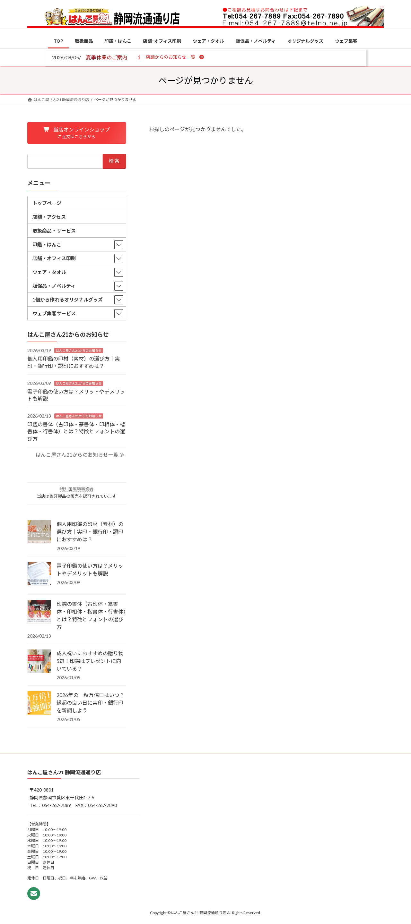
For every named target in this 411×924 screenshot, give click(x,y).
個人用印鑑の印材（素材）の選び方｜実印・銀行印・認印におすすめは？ (90, 531)
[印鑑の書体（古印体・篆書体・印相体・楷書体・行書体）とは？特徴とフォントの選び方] (39, 612)
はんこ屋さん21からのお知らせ (78, 350)
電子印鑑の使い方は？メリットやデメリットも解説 (90, 569)
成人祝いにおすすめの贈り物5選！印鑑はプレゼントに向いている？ (90, 661)
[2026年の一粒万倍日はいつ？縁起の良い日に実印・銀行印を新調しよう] (39, 703)
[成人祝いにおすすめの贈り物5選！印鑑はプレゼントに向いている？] (39, 661)
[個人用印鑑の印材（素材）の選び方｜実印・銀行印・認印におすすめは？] (39, 532)
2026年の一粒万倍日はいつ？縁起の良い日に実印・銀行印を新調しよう (91, 702)
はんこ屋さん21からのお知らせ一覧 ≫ (80, 455)
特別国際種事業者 (76, 489)
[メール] (33, 893)
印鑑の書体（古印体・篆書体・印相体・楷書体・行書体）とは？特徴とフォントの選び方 (76, 431)
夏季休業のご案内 (106, 57)
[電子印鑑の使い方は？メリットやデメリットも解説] (39, 574)
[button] (170, 57)
